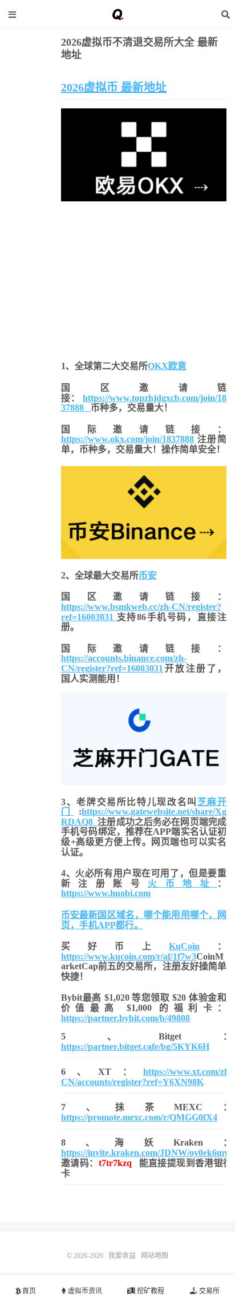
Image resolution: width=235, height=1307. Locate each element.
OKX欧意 (167, 366)
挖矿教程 (149, 1291)
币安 (148, 575)
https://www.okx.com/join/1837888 (127, 439)
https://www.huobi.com (106, 893)
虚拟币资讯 (84, 1291)
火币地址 (182, 883)
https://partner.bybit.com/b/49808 (125, 1018)
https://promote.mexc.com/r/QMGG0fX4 (139, 1117)
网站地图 (154, 1256)
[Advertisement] (143, 278)
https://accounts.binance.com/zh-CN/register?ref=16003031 (124, 663)
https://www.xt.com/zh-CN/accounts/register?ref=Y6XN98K (146, 1077)
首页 (28, 1291)
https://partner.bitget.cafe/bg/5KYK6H (135, 1046)
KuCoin (184, 946)
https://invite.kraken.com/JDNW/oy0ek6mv (145, 1153)
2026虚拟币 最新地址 (114, 87)
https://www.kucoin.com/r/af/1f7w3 (128, 956)
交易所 (208, 1291)
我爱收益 (117, 14)
